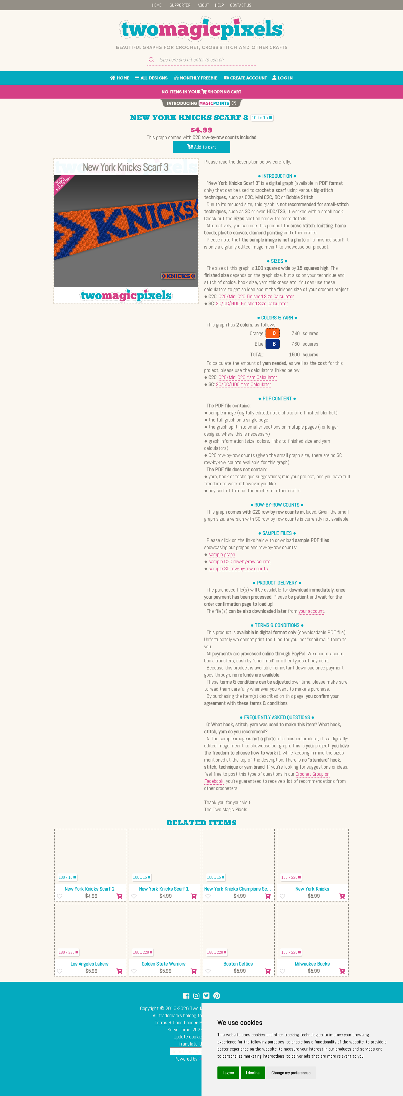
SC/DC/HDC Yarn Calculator (243, 384)
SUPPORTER (180, 5)
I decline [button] (253, 1072)
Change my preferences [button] (291, 1072)
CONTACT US (240, 5)
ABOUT (203, 5)
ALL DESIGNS (153, 78)
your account (311, 610)
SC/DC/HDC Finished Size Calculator (252, 303)
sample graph (222, 554)
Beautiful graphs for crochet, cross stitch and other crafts (202, 47)
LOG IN (284, 78)
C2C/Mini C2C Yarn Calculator (248, 377)
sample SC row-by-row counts (238, 568)
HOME (157, 5)
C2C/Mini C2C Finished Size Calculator (256, 296)
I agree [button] (228, 1072)
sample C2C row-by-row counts (240, 561)
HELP (219, 5)
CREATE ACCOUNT (248, 78)
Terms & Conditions (174, 1022)
